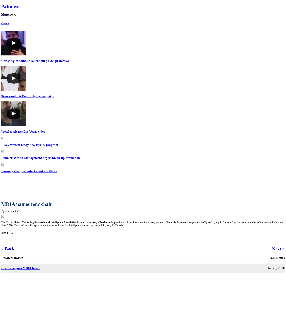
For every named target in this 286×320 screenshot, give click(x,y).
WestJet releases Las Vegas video (23, 131)
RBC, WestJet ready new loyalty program (29, 145)
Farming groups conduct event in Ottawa (29, 171)
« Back (8, 248)
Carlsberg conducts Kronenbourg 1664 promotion (35, 61)
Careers (5, 23)
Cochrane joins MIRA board (20, 268)
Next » (278, 248)
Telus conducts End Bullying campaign (27, 96)
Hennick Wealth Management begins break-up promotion (40, 158)
